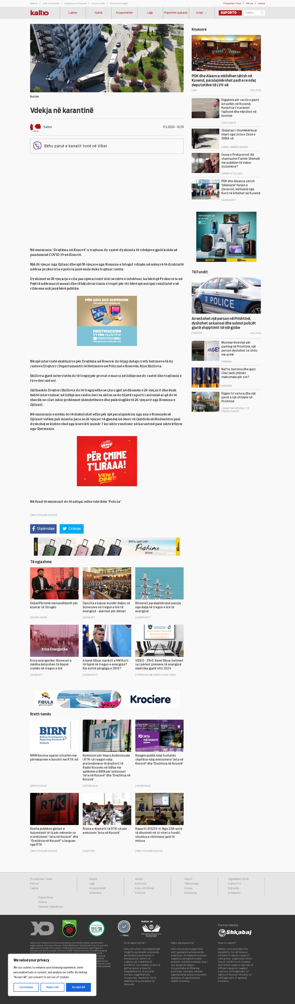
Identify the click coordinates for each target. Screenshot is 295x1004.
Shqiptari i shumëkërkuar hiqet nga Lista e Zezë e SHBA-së (239, 134)
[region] (52, 975)
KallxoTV (234, 883)
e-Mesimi (234, 893)
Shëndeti (95, 893)
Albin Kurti (143, 617)
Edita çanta (229, 123)
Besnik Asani (39, 617)
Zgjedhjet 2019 (238, 879)
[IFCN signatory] (69, 936)
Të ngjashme (41, 562)
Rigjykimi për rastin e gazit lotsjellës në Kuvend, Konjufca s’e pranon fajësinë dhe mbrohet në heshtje (240, 107)
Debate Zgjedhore (50, 906)
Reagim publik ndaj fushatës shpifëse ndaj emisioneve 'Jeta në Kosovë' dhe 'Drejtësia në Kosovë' (159, 759)
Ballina (34, 3)
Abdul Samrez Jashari (235, 147)
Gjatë (98, 12)
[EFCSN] (97, 936)
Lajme (73, 12)
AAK (195, 90)
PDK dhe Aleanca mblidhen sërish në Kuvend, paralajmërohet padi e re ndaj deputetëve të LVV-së (224, 80)
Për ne (249, 3)
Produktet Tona (232, 3)
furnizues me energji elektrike (156, 675)
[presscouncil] (151, 936)
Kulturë (140, 893)
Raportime (45, 897)
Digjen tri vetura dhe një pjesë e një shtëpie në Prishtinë (238, 397)
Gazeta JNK (98, 3)
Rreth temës (40, 714)
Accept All (78, 987)
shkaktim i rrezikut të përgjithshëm (235, 410)
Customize (26, 987)
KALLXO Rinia (144, 888)
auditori (89, 851)
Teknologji (191, 883)
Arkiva (261, 3)
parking (227, 361)
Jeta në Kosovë (51, 3)
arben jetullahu (232, 173)
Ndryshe (233, 888)
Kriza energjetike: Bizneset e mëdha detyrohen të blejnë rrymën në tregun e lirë (50, 664)
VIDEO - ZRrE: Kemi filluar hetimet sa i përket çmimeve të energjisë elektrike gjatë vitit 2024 (159, 664)
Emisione (190, 893)
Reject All (52, 987)
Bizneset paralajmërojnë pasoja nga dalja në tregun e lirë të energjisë (158, 607)
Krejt (199, 12)
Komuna (140, 883)
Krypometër (124, 12)
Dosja (188, 888)
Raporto (229, 12)
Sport (188, 879)
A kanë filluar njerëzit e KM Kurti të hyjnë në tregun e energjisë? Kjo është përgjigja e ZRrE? (105, 664)
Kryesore (199, 30)
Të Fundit (200, 272)
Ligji (150, 12)
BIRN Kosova (39, 786)
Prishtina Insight (119, 3)
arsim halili (91, 786)
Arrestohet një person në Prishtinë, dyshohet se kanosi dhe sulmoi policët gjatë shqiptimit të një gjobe (224, 323)
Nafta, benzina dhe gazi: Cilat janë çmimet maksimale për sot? (238, 373)
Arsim (139, 879)
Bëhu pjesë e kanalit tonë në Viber (75, 146)
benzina (227, 386)
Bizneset (89, 617)
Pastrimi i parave (175, 12)
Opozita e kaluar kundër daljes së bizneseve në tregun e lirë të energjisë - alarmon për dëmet (106, 607)
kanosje (197, 333)
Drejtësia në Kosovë (75, 3)
